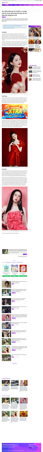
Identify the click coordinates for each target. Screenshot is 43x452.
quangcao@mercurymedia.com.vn (34, 446)
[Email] (40, 0)
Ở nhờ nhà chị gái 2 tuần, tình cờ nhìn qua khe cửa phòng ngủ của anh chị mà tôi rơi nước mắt (19, 299)
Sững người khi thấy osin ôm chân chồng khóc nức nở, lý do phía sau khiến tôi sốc (19, 282)
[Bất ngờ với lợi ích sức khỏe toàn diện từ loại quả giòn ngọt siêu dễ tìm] (38, 50)
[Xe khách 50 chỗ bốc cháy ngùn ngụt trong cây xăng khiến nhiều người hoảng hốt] (15, 383)
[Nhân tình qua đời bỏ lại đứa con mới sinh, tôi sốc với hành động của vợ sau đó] (6, 309)
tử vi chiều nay (8, 262)
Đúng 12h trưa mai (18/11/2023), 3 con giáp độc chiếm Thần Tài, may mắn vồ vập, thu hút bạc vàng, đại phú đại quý (14, 27)
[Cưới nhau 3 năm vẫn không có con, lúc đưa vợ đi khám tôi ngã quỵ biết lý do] (32, 50)
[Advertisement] (16, 241)
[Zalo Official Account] (36, 0)
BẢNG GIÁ (30, 447)
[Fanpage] (35, 0)
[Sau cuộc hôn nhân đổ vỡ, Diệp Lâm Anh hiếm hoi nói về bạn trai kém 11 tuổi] (35, 32)
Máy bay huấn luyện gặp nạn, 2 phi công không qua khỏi (19, 355)
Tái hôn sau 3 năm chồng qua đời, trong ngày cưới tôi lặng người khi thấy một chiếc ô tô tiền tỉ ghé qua (19, 331)
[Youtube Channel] (38, 0)
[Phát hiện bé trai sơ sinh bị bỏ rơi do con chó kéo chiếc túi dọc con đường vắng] (6, 325)
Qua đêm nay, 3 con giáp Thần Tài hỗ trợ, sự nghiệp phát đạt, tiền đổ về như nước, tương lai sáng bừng (23, 419)
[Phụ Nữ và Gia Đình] (5, 2)
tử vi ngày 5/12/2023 (20, 262)
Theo (22, 256)
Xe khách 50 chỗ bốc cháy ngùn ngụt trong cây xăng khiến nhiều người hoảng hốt (14, 388)
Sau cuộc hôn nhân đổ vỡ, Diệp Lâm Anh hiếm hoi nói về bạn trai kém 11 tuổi (35, 38)
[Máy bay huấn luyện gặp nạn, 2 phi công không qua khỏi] (6, 357)
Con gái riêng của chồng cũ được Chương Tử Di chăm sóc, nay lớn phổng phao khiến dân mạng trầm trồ (38, 47)
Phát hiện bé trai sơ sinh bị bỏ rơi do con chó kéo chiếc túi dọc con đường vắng (19, 323)
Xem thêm (25, 254)
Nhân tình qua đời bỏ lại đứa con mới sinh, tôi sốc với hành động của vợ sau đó (19, 307)
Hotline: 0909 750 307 (13, 0)
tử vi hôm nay (13, 262)
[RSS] (39, 0)
